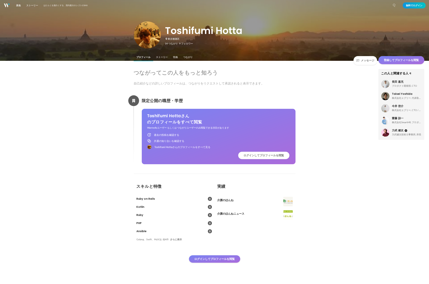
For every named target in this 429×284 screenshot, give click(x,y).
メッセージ (367, 60)
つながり (188, 57)
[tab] (143, 57)
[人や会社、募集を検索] (394, 5)
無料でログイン (414, 5)
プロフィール (143, 57)
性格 (175, 57)
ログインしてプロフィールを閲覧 (264, 155)
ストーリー (162, 57)
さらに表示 (176, 239)
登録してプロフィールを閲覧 (401, 60)
